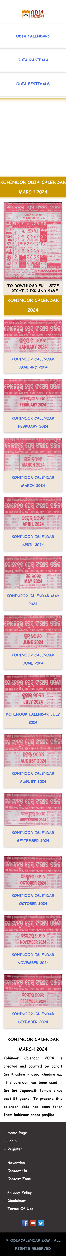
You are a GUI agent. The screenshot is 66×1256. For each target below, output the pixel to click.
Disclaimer (17, 1200)
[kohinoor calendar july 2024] (33, 703)
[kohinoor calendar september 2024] (33, 822)
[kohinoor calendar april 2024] (33, 526)
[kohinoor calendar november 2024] (33, 944)
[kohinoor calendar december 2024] (33, 1003)
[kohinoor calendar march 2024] (33, 467)
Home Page (17, 1132)
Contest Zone (19, 1178)
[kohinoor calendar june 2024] (33, 644)
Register (15, 1148)
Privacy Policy (20, 1192)
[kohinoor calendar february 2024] (33, 407)
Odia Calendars (33, 35)
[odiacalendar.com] (33, 14)
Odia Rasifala (33, 59)
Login (12, 1140)
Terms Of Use (20, 1208)
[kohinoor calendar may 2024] (33, 585)
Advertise (16, 1162)
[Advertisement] (33, 139)
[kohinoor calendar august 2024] (33, 763)
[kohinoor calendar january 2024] (33, 348)
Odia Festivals (33, 83)
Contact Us (17, 1170)
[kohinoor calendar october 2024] (33, 885)
